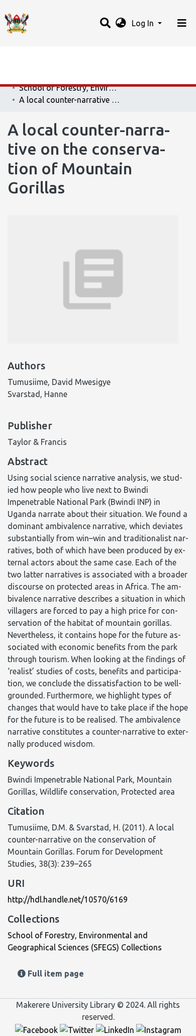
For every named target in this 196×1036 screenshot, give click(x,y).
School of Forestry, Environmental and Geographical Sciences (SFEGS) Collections (69, 87)
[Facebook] (37, 1028)
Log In (144, 23)
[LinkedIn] (116, 1028)
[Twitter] (78, 1028)
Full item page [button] (55, 973)
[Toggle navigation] (182, 23)
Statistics (25, 56)
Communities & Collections (57, 77)
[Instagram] (158, 1028)
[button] (121, 23)
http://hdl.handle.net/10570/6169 (68, 899)
